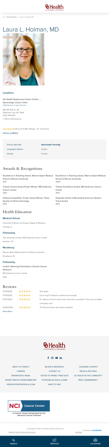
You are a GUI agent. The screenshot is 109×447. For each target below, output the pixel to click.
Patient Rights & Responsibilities (20, 380)
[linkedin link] (61, 358)
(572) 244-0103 (9, 115)
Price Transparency (88, 380)
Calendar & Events (88, 367)
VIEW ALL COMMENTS (10, 133)
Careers (21, 371)
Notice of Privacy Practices (54, 376)
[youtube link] (56, 358)
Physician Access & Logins (54, 380)
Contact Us (54, 371)
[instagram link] (52, 358)
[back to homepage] (3, 17)
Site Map (78, 432)
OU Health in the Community (88, 376)
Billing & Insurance (54, 367)
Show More (7, 311)
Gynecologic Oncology (50, 145)
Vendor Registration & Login (21, 384)
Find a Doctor (12, 17)
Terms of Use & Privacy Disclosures (21, 432)
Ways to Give (54, 384)
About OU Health (20, 367)
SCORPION (97, 430)
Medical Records (88, 371)
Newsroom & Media (20, 376)
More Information (13, 119)
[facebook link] (48, 358)
